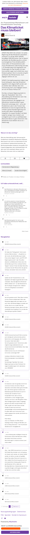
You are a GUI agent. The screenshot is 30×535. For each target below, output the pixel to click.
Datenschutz (21, 512)
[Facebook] (2, 518)
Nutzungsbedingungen (8, 512)
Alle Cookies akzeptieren (15, 12)
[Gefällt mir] (3, 196)
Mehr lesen (25, 231)
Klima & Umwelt (6, 170)
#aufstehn (13, 522)
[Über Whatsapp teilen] (5, 158)
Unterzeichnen (15, 532)
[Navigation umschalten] (27, 17)
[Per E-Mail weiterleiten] (15, 158)
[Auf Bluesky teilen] (24, 158)
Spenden (8, 515)
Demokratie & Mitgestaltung (10, 167)
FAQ (2, 515)
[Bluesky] (5, 518)
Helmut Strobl (9, 35)
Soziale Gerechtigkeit (21, 170)
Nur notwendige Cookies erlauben (15, 9)
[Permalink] (6, 196)
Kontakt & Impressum (19, 515)
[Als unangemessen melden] (6, 215)
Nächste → (16, 506)
